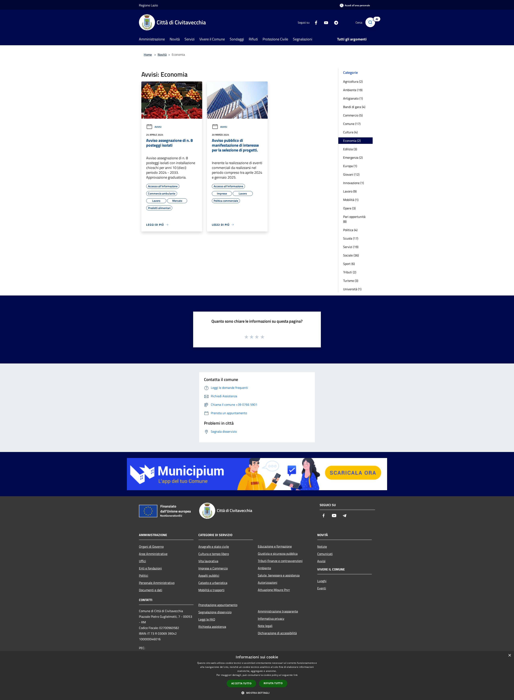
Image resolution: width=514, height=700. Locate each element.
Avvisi (158, 127)
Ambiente (264, 568)
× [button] (509, 655)
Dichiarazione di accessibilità (277, 633)
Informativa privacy (271, 618)
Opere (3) (349, 208)
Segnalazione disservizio (215, 612)
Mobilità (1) (350, 199)
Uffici (142, 561)
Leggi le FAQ (206, 619)
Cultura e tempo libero (213, 553)
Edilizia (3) (350, 149)
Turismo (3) (350, 280)
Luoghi (321, 581)
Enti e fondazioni (150, 568)
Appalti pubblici (208, 575)
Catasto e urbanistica (212, 582)
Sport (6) (349, 263)
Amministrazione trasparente (278, 611)
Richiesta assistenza (212, 626)
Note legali (265, 625)
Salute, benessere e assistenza (279, 575)
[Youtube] (324, 22)
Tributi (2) (349, 272)
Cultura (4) (350, 132)
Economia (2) (352, 140)
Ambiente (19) (352, 90)
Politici (143, 575)
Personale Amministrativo (156, 582)
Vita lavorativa (208, 561)
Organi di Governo (151, 546)
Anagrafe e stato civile (213, 546)
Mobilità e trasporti (211, 590)
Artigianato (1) (353, 98)
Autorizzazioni (267, 582)
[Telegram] (334, 22)
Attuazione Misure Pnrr (274, 589)
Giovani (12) (351, 174)
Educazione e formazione (275, 546)
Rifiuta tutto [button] (273, 683)
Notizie (322, 546)
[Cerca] (370, 22)
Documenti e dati (150, 590)
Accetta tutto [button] (241, 683)
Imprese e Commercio (213, 568)
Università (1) (352, 289)
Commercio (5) (353, 115)
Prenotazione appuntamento (217, 604)
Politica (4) (350, 230)
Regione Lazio (148, 5)
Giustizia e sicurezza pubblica (278, 553)
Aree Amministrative (153, 553)
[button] (256, 692)
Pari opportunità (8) (354, 219)
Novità (162, 54)
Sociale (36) (351, 255)
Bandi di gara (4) (354, 106)
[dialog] (257, 675)
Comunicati (325, 553)
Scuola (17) (350, 238)
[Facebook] (314, 22)
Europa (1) (350, 166)
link (296, 675)
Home (148, 54)
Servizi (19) (350, 246)
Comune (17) (351, 123)
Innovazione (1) (353, 182)
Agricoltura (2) (353, 81)
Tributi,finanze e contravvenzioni (280, 560)
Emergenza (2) (353, 157)
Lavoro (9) (350, 191)
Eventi (321, 588)
